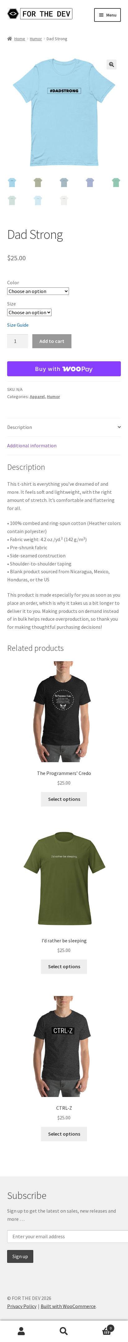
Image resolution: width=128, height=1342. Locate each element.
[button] (112, 65)
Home (19, 38)
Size (11, 304)
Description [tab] (19, 427)
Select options (64, 799)
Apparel (37, 396)
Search (64, 1331)
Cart (98, 1325)
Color (13, 282)
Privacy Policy (21, 1306)
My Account (21, 1331)
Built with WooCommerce (68, 1306)
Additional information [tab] (32, 445)
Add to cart (51, 341)
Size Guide (18, 325)
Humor (36, 38)
